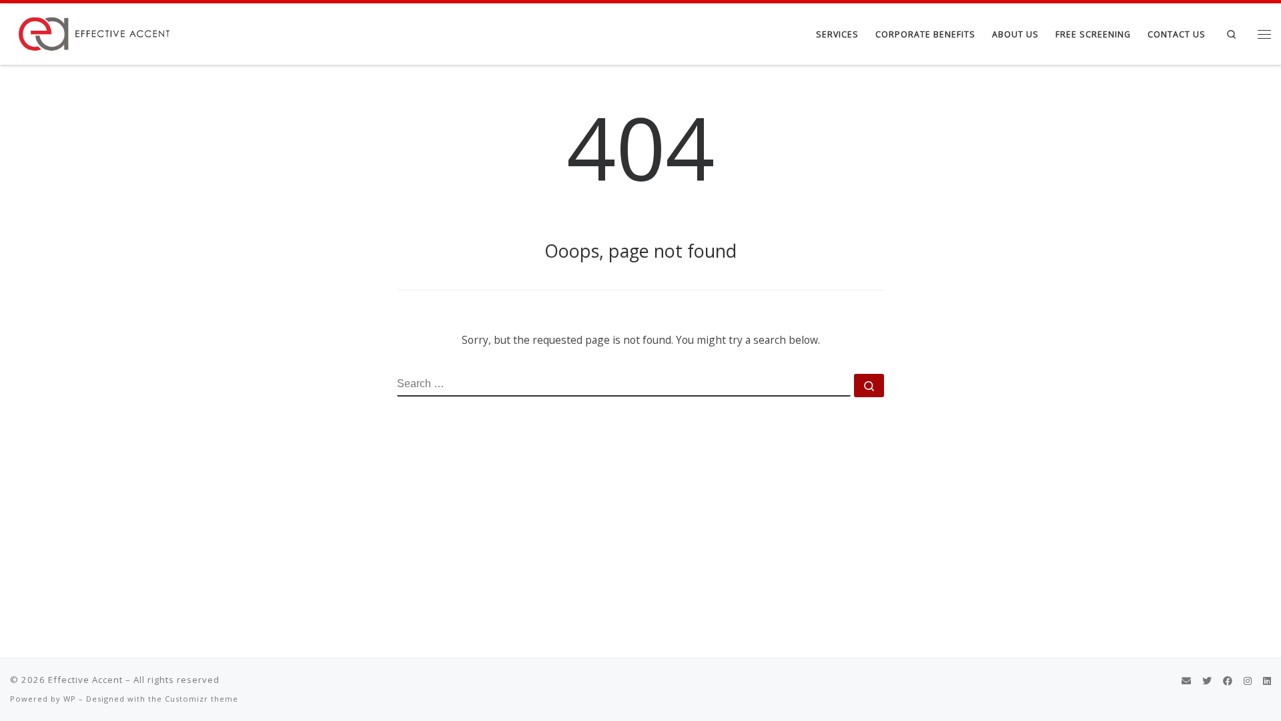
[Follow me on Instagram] (1248, 681)
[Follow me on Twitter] (1207, 681)
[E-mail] (1186, 681)
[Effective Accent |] (93, 31)
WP (69, 699)
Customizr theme (201, 699)
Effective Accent (85, 680)
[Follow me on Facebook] (1227, 681)
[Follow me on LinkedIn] (1267, 681)
